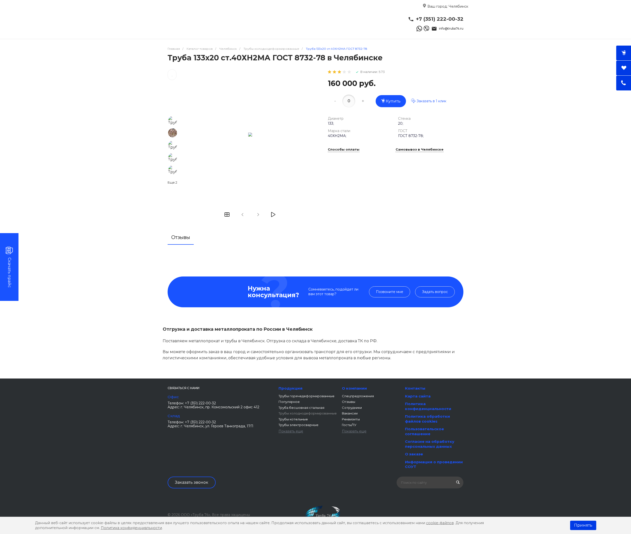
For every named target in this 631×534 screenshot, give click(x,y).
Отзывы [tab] (180, 237)
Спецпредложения (358, 396)
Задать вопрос (435, 292)
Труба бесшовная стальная (301, 408)
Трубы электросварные (298, 425)
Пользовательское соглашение (424, 431)
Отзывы (348, 402)
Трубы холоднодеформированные (308, 413)
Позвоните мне (389, 292)
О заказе (414, 454)
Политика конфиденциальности (428, 406)
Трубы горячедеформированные (306, 396)
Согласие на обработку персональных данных (429, 444)
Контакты (415, 388)
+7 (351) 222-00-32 (439, 19)
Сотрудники (352, 408)
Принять (583, 525)
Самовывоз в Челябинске (419, 149)
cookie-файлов (440, 523)
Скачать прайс (9, 273)
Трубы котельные (293, 419)
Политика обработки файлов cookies (427, 419)
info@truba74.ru (451, 28)
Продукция (290, 388)
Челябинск (458, 6)
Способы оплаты (343, 149)
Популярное (289, 402)
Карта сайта (418, 396)
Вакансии (350, 413)
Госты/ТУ (349, 425)
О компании (354, 388)
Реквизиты (351, 419)
